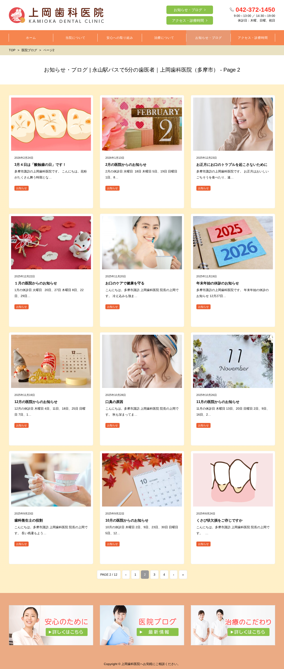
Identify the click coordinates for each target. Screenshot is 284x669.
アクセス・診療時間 (188, 20)
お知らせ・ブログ (188, 10)
